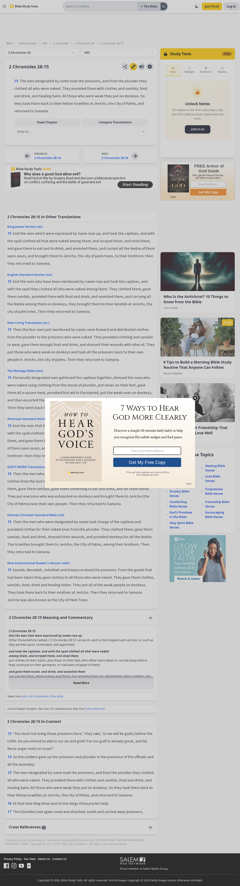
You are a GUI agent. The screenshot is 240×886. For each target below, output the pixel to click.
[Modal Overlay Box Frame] (120, 443)
